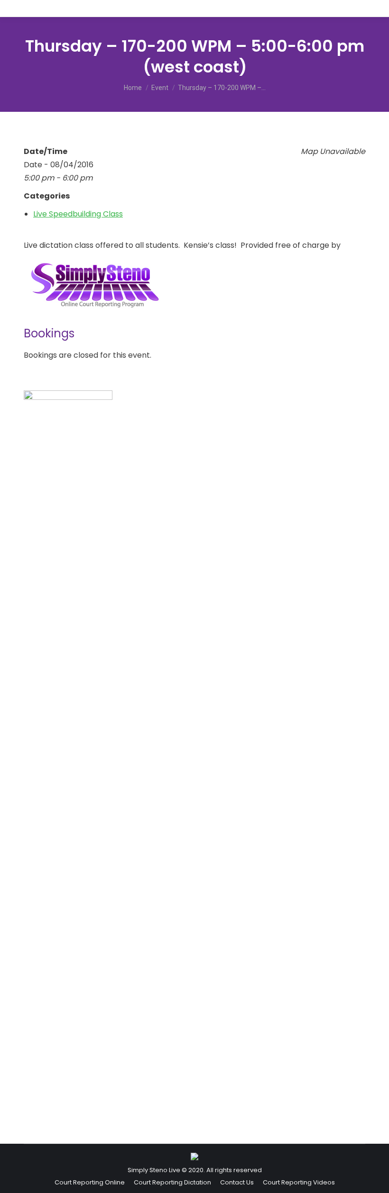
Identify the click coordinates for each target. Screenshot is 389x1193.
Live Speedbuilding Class (78, 213)
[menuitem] (90, 1182)
